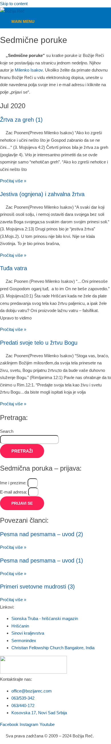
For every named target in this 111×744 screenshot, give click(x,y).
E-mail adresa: (14, 492)
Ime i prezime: (14, 482)
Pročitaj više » (13, 180)
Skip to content (14, 3)
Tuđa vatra (13, 268)
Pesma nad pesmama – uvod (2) (41, 534)
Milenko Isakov (29, 70)
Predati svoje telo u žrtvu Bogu (38, 343)
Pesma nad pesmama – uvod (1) (41, 560)
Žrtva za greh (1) (21, 120)
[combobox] (29, 439)
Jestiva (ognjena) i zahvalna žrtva (42, 194)
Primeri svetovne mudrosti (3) (37, 586)
